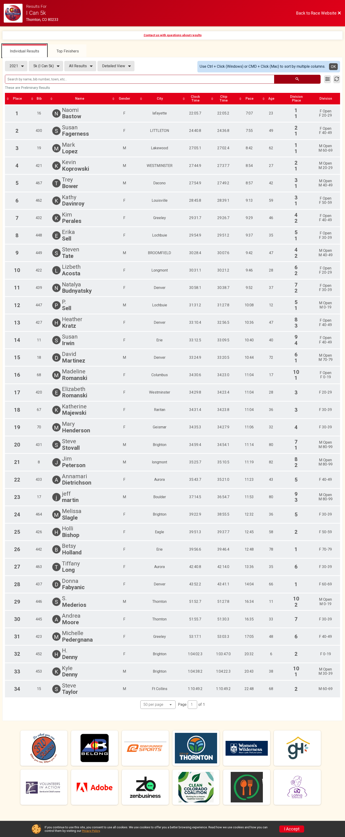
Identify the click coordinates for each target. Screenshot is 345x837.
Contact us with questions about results (173, 35)
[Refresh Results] (336, 79)
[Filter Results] (327, 79)
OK (333, 66)
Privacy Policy (91, 831)
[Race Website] (15, 13)
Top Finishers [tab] (68, 51)
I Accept (291, 829)
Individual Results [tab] (24, 51)
